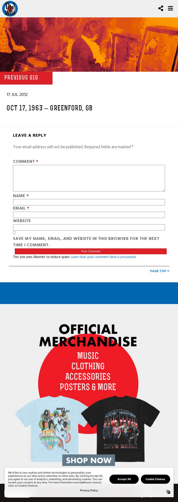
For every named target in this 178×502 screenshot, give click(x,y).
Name (21, 196)
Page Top (158, 271)
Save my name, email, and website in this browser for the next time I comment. (86, 242)
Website (22, 221)
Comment (25, 162)
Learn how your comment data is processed (103, 257)
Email (21, 208)
